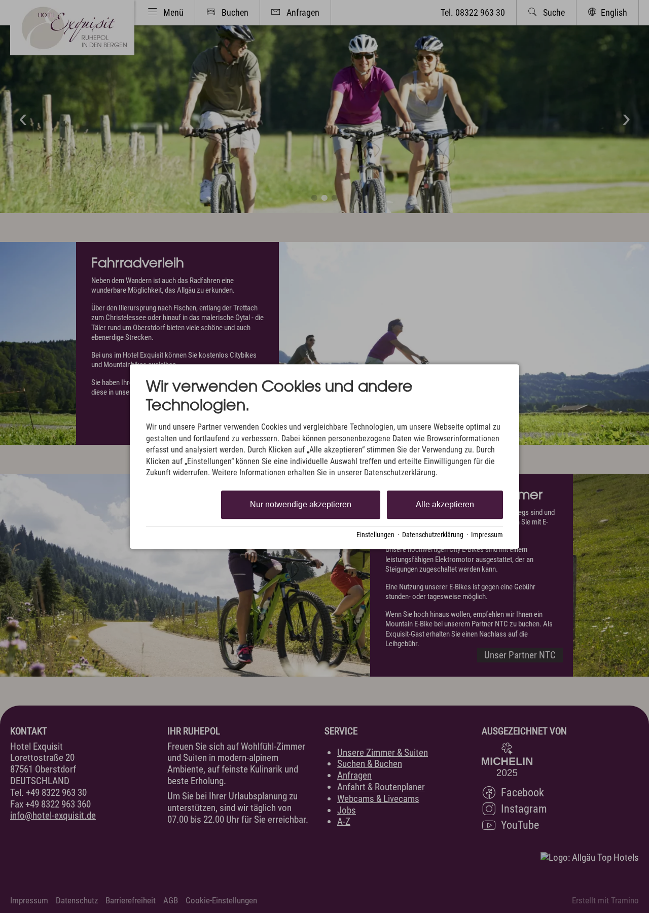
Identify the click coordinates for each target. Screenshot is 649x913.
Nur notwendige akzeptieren (300, 505)
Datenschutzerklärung (432, 535)
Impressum (487, 535)
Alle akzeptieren (445, 505)
